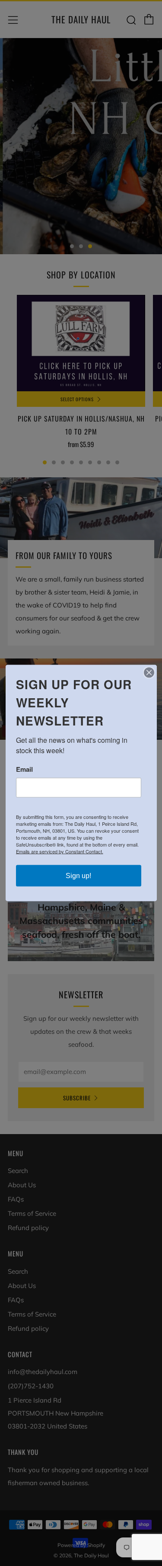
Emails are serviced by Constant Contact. (59, 851)
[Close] (149, 673)
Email (24, 769)
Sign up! (78, 875)
